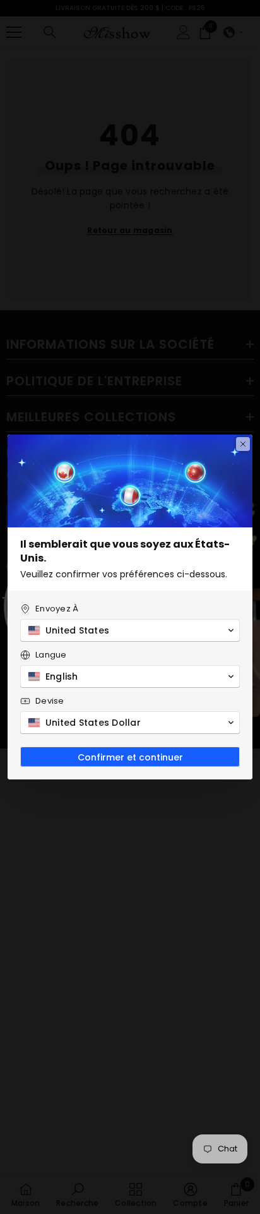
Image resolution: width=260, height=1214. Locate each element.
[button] (130, 630)
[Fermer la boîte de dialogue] (243, 444)
